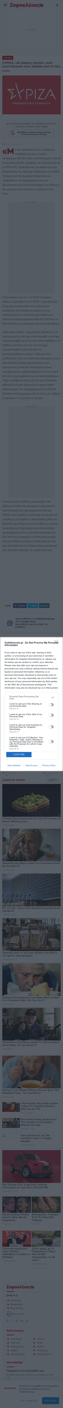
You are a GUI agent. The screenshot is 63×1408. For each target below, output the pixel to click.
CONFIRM (19, 754)
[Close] (57, 643)
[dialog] (31, 704)
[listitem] (31, 697)
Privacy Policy (49, 765)
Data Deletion (14, 765)
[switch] (51, 704)
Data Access (31, 765)
